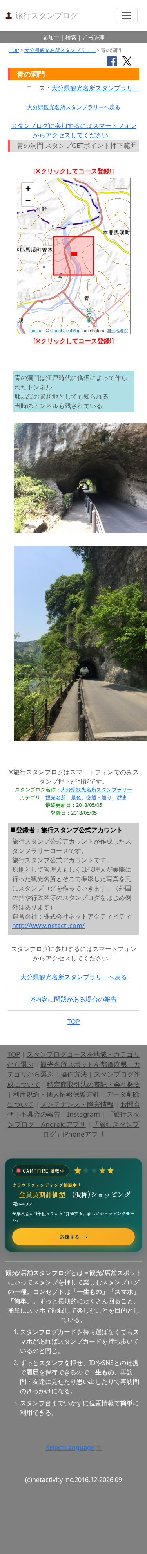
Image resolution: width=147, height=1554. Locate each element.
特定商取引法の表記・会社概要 (93, 1084)
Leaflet (35, 330)
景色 (76, 797)
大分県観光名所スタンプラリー (60, 50)
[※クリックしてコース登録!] (73, 171)
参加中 (51, 37)
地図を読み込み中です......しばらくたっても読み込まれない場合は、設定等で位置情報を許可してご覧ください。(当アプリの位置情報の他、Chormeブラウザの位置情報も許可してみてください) (73, 258)
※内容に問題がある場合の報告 (73, 999)
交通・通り (99, 797)
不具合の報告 (40, 1114)
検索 (70, 37)
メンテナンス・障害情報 (77, 1104)
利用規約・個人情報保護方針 (56, 1094)
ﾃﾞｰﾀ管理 (94, 37)
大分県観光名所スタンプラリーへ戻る (73, 107)
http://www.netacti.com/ (48, 925)
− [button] (28, 200)
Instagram (83, 1114)
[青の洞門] (74, 256)
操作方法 (73, 1074)
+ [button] (28, 188)
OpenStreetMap (65, 330)
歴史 (122, 797)
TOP (14, 50)
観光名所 (55, 797)
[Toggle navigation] (127, 15)
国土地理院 (117, 330)
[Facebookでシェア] (112, 60)
